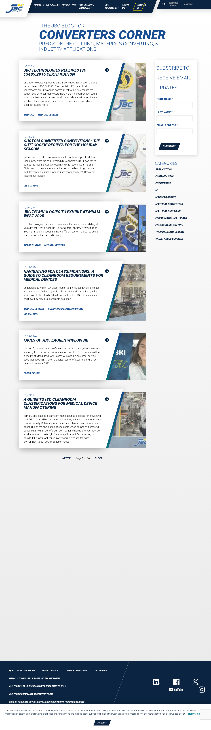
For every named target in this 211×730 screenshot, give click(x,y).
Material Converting (169, 204)
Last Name (164, 112)
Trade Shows (32, 245)
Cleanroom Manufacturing (66, 308)
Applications (164, 169)
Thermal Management (169, 231)
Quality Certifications (22, 670)
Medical (29, 114)
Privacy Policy (50, 670)
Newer (66, 458)
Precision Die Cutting (169, 225)
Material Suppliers (168, 211)
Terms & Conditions (76, 670)
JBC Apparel (101, 670)
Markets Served (165, 197)
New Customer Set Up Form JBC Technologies (34, 678)
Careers (188, 4)
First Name (164, 99)
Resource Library (173, 4)
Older (98, 458)
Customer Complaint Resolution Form (31, 694)
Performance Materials (171, 218)
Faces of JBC (32, 373)
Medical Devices (48, 114)
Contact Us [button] (141, 6)
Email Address (167, 125)
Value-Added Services (169, 238)
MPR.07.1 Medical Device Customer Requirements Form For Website (46, 702)
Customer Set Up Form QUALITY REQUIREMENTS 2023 (37, 686)
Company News (165, 176)
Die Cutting (31, 185)
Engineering (163, 183)
